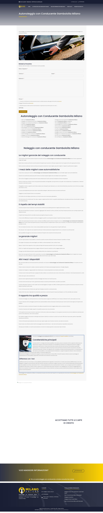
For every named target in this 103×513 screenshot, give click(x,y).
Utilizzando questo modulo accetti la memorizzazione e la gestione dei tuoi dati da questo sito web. (38, 105)
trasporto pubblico (64, 336)
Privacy (21, 99)
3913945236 (45, 494)
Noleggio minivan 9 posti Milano (71, 499)
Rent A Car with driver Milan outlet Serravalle (74, 501)
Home (29, 6)
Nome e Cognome (23, 68)
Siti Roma (66, 509)
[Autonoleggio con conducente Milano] (22, 6)
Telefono (21, 73)
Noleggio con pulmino (69, 497)
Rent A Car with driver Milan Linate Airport (73, 495)
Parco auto (69, 6)
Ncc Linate (70, 479)
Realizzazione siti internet (48, 509)
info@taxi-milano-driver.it (48, 491)
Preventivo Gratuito (78, 6)
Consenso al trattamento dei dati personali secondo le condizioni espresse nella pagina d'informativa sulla (41, 101)
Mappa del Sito (61, 508)
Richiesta (21, 78)
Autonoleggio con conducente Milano (40, 6)
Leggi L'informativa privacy (44, 508)
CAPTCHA (21, 107)
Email (53, 73)
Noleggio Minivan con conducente (58, 6)
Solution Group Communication (59, 509)
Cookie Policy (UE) (53, 508)
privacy (60, 101)
